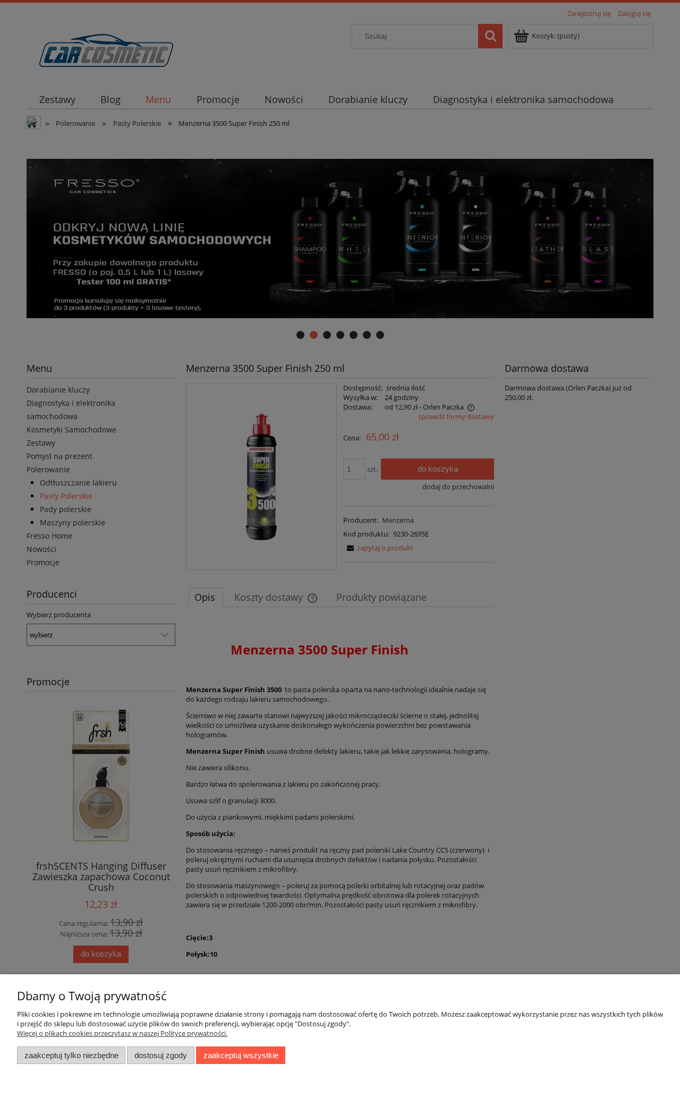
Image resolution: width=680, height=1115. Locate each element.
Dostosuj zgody (160, 1055)
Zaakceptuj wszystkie (240, 1055)
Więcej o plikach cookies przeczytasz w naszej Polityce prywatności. (122, 1033)
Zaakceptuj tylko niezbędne (71, 1055)
